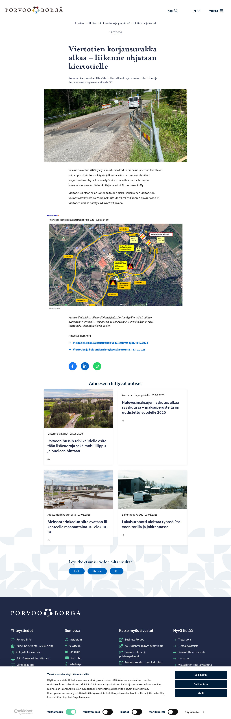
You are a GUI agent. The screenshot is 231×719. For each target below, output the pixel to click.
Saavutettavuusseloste (192, 652)
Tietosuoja (184, 639)
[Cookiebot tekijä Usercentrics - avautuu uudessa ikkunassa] (23, 712)
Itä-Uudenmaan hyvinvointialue (144, 646)
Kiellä (201, 693)
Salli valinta (201, 684)
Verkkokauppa (25, 664)
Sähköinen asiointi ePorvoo (33, 658)
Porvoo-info (23, 639)
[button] (77, 571)
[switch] (108, 712)
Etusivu (79, 23)
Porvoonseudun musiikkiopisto (143, 662)
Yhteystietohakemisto (29, 652)
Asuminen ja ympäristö (116, 23)
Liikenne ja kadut (145, 23)
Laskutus (183, 658)
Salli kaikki (201, 674)
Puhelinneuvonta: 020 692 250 (34, 646)
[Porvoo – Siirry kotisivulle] (34, 10)
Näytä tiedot (192, 712)
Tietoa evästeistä (188, 646)
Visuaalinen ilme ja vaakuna (195, 664)
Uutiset (93, 23)
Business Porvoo (134, 639)
